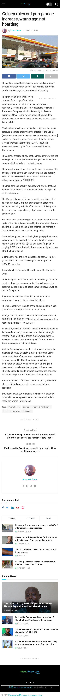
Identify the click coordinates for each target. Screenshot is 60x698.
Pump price (15, 411)
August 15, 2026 (22, 623)
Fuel (5, 411)
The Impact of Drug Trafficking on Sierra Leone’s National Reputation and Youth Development (28, 605)
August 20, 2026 (11, 610)
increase (28, 411)
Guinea (26, 407)
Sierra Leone (14, 407)
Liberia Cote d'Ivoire (42, 407)
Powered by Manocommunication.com (25, 695)
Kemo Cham (15, 31)
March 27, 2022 (32, 31)
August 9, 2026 (22, 648)
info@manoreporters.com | (20, 687)
